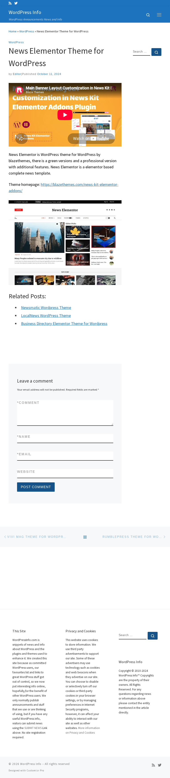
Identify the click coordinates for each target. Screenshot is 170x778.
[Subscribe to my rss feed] (10, 3)
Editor (17, 74)
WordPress (26, 31)
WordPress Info (30, 764)
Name (24, 436)
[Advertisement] (147, 131)
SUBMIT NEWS (33, 728)
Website (26, 471)
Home (13, 31)
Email (24, 454)
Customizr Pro (35, 770)
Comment (28, 403)
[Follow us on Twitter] (16, 3)
